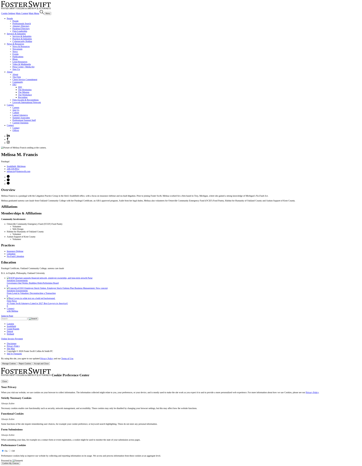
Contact (10, 125)
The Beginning (25, 89)
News (15, 51)
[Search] (42, 13)
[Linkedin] (8, 136)
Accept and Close (41, 364)
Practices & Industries (22, 39)
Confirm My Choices (10, 463)
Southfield (11, 326)
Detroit (10, 331)
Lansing (10, 324)
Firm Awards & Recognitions (25, 100)
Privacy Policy (13, 346)
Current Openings (20, 123)
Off (13, 451)
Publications (17, 56)
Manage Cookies (9, 364)
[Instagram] (8, 143)
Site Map (11, 348)
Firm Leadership (19, 31)
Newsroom (17, 49)
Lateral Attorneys (20, 115)
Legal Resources (19, 61)
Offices (15, 130)
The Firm (16, 77)
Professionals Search (21, 23)
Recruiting (22, 97)
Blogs (15, 59)
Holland (10, 334)
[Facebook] (7, 139)
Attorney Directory (20, 26)
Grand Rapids (13, 329)
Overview (8, 190)
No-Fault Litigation (15, 256)
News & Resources (15, 44)
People (10, 18)
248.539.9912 (13, 169)
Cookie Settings (8, 13)
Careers (10, 105)
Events (15, 54)
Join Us (15, 110)
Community (17, 82)
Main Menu (34, 13)
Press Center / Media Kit (23, 67)
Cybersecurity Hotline (22, 41)
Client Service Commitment (24, 79)
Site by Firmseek (14, 354)
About (9, 72)
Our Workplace (25, 95)
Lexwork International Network (26, 102)
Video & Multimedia (21, 64)
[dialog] (181, 361)
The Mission (23, 92)
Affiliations (9, 206)
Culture (15, 112)
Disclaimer (11, 343)
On (6, 451)
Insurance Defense (15, 251)
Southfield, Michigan (16, 166)
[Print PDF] (8, 180)
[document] (181, 416)
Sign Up (16, 69)
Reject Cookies (25, 364)
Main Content (22, 13)
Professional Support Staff (24, 120)
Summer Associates (21, 117)
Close (4, 381)
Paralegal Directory (21, 28)
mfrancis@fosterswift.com (18, 171)
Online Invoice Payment (12, 339)
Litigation (11, 254)
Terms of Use (67, 358)
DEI (14, 84)
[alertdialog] (181, 416)
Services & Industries (16, 34)
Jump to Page (7, 316)
